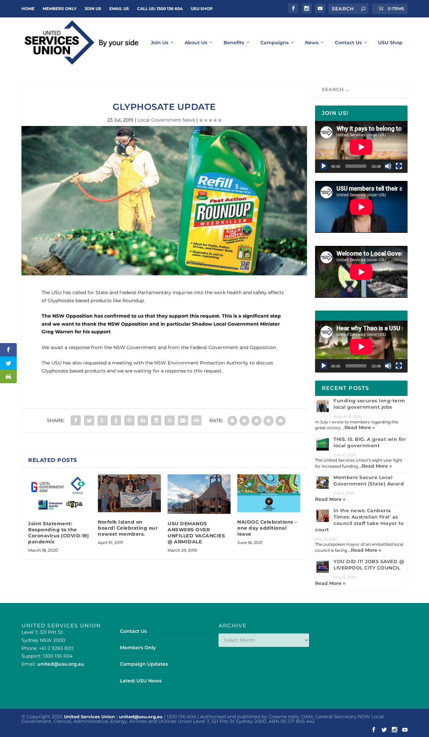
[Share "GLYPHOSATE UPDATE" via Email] (183, 420)
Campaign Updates (144, 664)
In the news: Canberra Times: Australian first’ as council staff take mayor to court (359, 520)
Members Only (59, 8)
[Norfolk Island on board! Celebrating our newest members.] (129, 493)
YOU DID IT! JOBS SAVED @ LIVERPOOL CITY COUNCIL (368, 564)
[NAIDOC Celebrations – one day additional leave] (268, 493)
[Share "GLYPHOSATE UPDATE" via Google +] (102, 420)
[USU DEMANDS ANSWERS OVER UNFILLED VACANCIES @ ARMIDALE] (199, 494)
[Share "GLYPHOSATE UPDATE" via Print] (196, 420)
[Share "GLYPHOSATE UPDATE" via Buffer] (156, 420)
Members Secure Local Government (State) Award (368, 480)
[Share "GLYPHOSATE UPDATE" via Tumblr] (116, 420)
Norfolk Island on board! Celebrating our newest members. (128, 528)
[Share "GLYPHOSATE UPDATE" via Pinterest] (129, 420)
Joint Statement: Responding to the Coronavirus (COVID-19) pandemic (58, 533)
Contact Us (348, 43)
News (311, 43)
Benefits (234, 43)
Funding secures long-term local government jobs (369, 404)
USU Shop (202, 8)
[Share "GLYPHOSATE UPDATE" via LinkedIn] (142, 420)
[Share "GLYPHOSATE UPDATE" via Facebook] (75, 420)
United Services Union (89, 716)
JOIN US (92, 8)
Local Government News (166, 120)
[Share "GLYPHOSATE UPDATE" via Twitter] (89, 420)
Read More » (360, 427)
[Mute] (388, 166)
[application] (361, 147)
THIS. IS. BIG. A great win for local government (369, 442)
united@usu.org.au (60, 664)
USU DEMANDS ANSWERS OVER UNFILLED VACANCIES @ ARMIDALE (196, 533)
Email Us (119, 8)
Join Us (159, 43)
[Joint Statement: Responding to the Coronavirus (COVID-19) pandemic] (59, 494)
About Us (196, 43)
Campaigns (274, 43)
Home (28, 8)
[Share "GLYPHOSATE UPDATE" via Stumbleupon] (169, 420)
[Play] (323, 166)
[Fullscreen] (398, 166)
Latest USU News (141, 681)
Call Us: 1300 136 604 (160, 8)
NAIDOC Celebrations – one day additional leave (267, 528)
